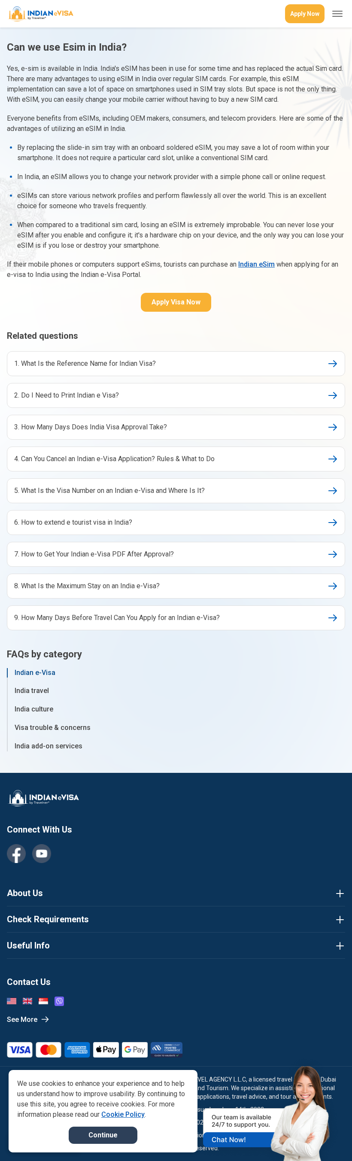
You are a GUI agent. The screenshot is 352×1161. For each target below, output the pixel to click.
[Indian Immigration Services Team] (40, 13)
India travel (32, 691)
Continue (103, 1135)
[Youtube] (41, 853)
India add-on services (48, 746)
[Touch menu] (337, 13)
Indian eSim (256, 264)
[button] (327, 1138)
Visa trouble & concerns (53, 727)
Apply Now (304, 13)
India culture (34, 709)
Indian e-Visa (35, 673)
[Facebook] (16, 853)
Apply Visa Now (176, 302)
